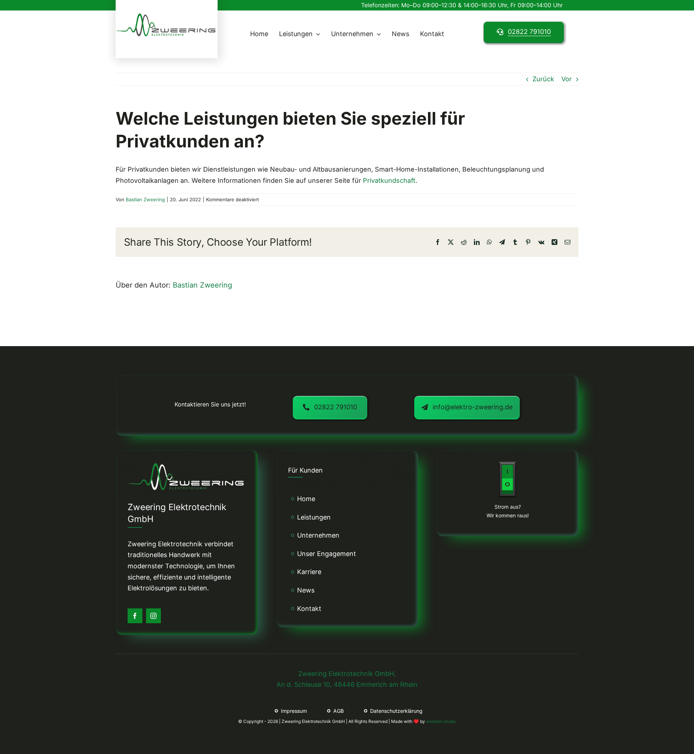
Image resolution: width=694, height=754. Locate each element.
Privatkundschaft (389, 180)
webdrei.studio (441, 721)
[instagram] (153, 615)
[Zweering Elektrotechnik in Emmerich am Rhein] (167, 15)
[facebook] (135, 615)
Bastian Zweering (145, 199)
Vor (566, 79)
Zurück (543, 79)
